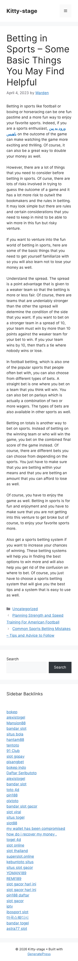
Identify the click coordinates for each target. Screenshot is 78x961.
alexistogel (15, 717)
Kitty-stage (21, 11)
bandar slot (16, 728)
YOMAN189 (16, 873)
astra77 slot (16, 928)
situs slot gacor (19, 867)
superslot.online (20, 856)
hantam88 (15, 739)
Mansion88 (16, 723)
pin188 (12, 795)
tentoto (12, 745)
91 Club (13, 751)
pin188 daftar (17, 895)
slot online (15, 845)
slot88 (11, 823)
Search (12, 659)
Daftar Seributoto (21, 773)
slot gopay (15, 756)
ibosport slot (17, 912)
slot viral (13, 812)
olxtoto (12, 801)
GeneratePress (39, 954)
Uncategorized (25, 609)
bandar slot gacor (21, 806)
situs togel (15, 817)
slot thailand (17, 851)
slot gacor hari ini (21, 884)
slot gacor (15, 901)
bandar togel (17, 923)
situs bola (14, 734)
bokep (11, 712)
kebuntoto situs (20, 862)
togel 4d (13, 839)
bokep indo (16, 767)
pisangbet (15, 762)
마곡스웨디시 (17, 917)
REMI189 (13, 878)
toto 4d (12, 790)
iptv (9, 906)
